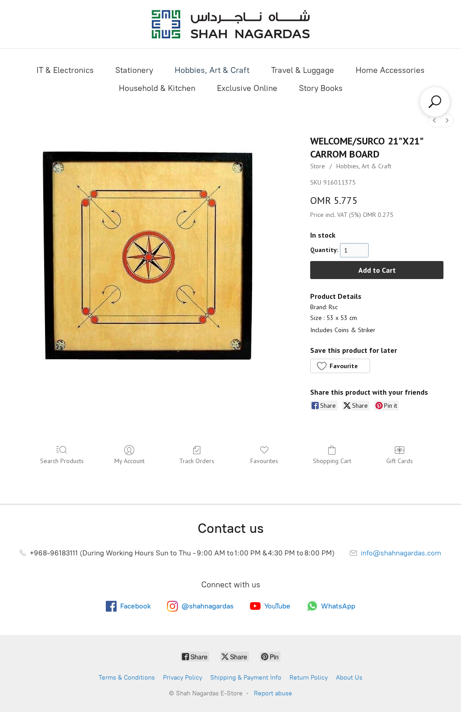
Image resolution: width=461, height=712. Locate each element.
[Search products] (435, 102)
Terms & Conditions (127, 677)
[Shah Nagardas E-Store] (230, 24)
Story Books (321, 88)
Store (317, 166)
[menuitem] (434, 120)
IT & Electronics (65, 70)
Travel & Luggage (302, 70)
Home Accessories (390, 70)
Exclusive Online (247, 88)
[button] (340, 366)
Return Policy (308, 677)
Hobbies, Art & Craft (212, 70)
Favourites (264, 461)
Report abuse (273, 693)
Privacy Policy (182, 677)
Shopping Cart (332, 461)
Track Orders (196, 461)
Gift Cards (399, 461)
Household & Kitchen (157, 88)
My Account (129, 461)
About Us (349, 677)
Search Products (62, 461)
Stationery (134, 70)
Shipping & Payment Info (245, 677)
